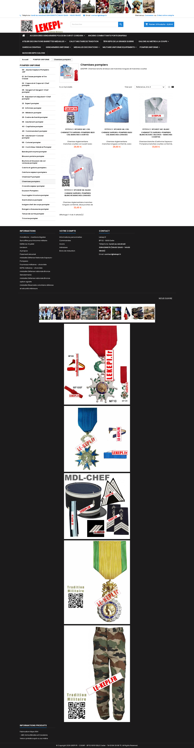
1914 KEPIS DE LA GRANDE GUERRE (118, 41)
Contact (104, 230)
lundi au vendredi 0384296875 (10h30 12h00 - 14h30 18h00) (56, 15)
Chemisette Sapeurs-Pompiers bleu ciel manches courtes (78, 133)
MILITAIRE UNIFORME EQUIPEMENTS (119, 47)
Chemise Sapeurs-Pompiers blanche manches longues (78, 194)
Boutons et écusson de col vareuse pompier (34, 162)
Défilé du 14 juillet (27, 244)
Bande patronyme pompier (34, 151)
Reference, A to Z (150, 87)
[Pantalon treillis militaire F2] (97, 673)
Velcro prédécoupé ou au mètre (34, 738)
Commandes (65, 240)
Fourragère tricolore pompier (35, 195)
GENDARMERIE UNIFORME (57, 47)
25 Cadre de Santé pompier (35, 117)
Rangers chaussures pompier (35, 209)
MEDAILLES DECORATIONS (86, 47)
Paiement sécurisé (28, 254)
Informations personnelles (70, 237)
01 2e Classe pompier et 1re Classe (34, 77)
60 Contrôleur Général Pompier (36, 147)
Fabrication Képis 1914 (29, 731)
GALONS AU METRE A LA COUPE (153, 41)
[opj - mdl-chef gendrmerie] (97, 506)
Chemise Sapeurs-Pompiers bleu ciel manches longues (116, 133)
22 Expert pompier (30, 103)
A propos (24, 251)
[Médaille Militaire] (97, 582)
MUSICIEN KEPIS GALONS (33, 53)
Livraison (23, 247)
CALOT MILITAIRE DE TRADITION (83, 41)
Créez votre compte (165, 15)
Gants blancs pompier (32, 200)
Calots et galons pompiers (34, 167)
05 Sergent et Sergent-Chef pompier (35, 91)
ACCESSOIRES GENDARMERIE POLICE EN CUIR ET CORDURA (56, 35)
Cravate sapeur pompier (33, 186)
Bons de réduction (67, 251)
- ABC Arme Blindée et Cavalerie (34, 735)
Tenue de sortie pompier (33, 214)
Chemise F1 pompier (31, 177)
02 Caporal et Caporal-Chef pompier (35, 84)
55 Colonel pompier (31, 142)
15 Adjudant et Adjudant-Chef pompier (36, 97)
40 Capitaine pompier (32, 126)
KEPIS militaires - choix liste (31, 268)
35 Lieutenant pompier (32, 122)
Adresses (63, 247)
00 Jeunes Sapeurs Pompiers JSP (35, 71)
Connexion (149, 15)
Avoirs (62, 244)
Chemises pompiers (31, 181)
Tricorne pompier (30, 218)
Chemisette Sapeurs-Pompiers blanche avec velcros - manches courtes (156, 134)
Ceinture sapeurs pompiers (34, 172)
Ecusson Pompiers (30, 190)
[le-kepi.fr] (97, 6)
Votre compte (67, 230)
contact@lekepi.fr (99, 15)
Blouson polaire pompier (33, 156)
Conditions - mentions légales (33, 237)
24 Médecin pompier (31, 112)
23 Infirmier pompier (31, 108)
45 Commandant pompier (34, 131)
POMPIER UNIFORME (149, 47)
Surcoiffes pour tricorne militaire (33, 240)
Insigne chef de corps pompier (36, 204)
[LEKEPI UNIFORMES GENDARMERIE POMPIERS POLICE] (97, 313)
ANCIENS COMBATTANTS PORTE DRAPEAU (107, 35)
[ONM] (97, 438)
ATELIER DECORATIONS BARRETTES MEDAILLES (43, 41)
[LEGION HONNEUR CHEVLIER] (97, 364)
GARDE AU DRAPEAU (31, 47)
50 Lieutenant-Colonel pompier (33, 136)
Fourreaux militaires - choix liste (33, 264)
